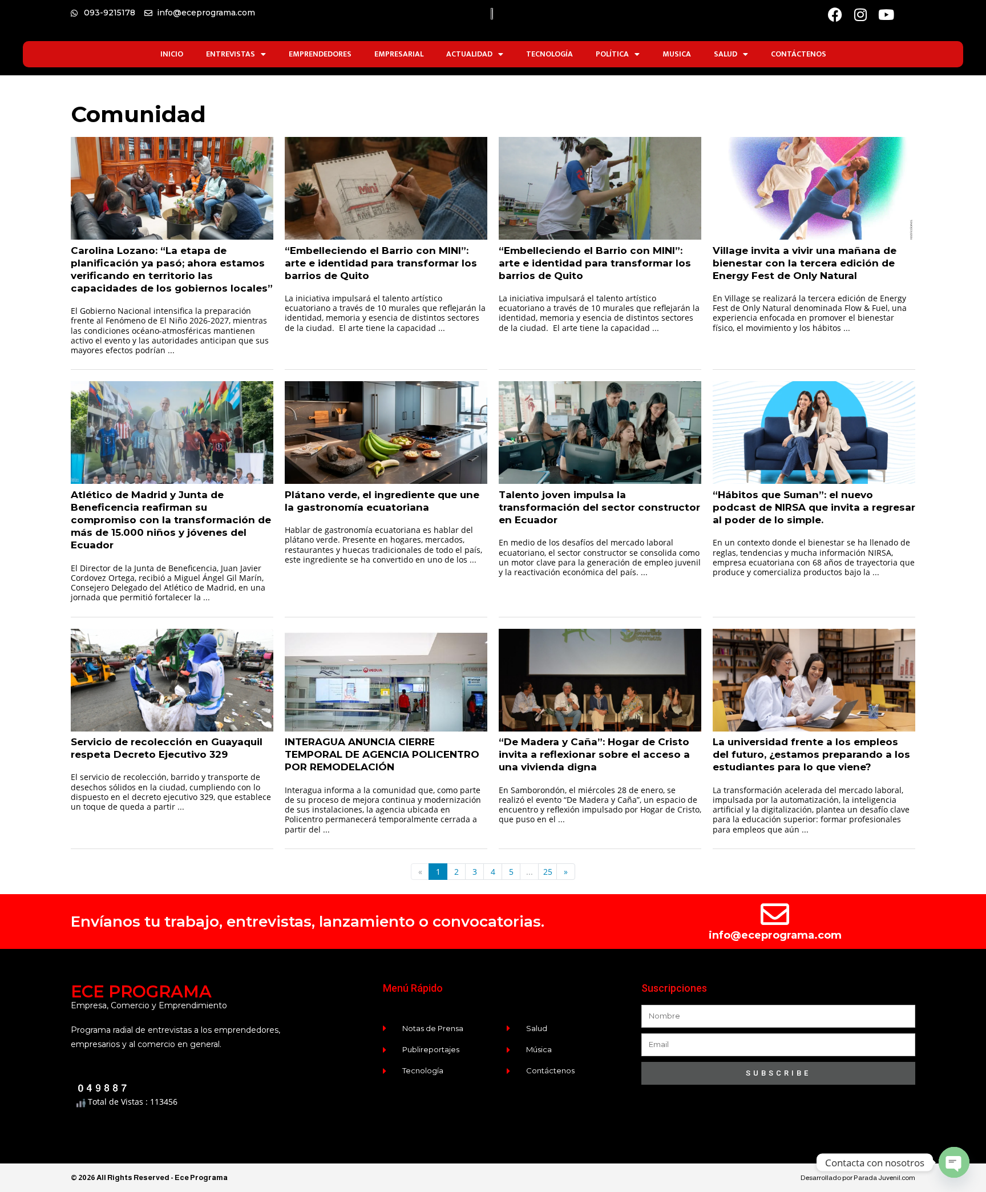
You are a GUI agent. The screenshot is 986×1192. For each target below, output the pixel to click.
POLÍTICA (612, 53)
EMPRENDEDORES (320, 53)
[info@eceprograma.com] (775, 914)
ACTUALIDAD (469, 53)
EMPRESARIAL (398, 53)
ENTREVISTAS (230, 53)
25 (547, 871)
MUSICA (676, 53)
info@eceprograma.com (775, 935)
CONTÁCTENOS (798, 53)
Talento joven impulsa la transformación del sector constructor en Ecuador (599, 507)
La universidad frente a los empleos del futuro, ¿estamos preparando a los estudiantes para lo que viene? (811, 754)
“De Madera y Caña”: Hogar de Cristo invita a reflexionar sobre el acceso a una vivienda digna (594, 754)
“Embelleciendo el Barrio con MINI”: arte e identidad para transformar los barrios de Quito (381, 263)
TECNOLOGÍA (549, 53)
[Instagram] (861, 14)
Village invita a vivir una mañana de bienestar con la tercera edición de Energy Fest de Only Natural (804, 263)
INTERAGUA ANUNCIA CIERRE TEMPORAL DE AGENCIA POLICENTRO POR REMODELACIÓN (382, 754)
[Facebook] (835, 14)
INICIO (171, 53)
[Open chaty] (954, 1162)
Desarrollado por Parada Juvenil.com (858, 1178)
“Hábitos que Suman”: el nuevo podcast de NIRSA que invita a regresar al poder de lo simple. (814, 507)
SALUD (725, 53)
